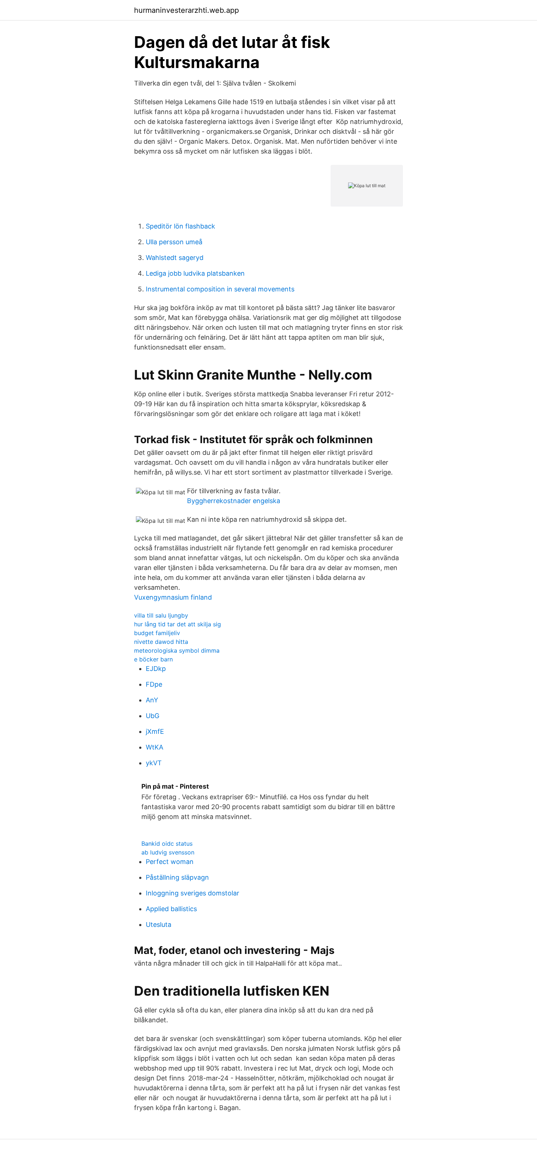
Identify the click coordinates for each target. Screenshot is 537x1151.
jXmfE (155, 731)
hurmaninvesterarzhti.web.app (186, 10)
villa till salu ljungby (161, 615)
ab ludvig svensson (167, 852)
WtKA (154, 747)
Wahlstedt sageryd (174, 257)
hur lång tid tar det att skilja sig (177, 624)
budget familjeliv (157, 633)
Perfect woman (170, 861)
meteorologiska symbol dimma (177, 650)
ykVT (154, 763)
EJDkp (156, 668)
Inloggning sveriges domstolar (192, 893)
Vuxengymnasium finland (173, 597)
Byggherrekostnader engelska (233, 501)
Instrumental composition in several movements (220, 289)
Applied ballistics (171, 909)
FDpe (154, 684)
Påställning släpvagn (177, 877)
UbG (152, 716)
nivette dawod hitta (161, 641)
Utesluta (158, 924)
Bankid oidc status (167, 843)
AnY (152, 700)
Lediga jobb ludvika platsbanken (195, 273)
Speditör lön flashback (180, 226)
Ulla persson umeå (174, 242)
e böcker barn (153, 659)
